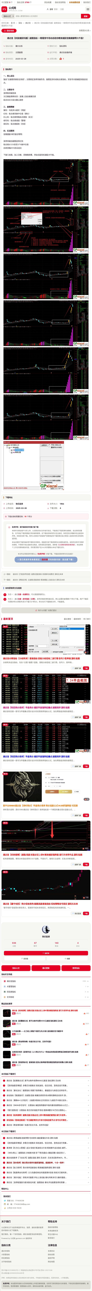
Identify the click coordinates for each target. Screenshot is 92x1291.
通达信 (28, 23)
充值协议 (51, 1251)
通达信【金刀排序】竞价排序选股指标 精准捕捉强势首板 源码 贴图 (33, 1167)
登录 (56, 9)
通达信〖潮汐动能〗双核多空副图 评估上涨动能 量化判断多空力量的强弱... (36, 1177)
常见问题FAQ (53, 1234)
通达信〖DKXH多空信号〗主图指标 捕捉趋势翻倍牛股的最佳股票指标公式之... (38, 1105)
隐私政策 (51, 1254)
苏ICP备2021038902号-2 (10, 1270)
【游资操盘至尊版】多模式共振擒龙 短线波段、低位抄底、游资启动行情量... (37, 1085)
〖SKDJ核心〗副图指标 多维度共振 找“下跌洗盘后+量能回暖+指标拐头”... (36, 1153)
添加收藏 (47, 2)
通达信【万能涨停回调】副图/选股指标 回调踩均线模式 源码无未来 (38, 574)
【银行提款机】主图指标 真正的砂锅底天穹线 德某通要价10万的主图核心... (37, 1110)
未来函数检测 (74, 2)
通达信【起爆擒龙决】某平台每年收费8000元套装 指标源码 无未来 (34, 1080)
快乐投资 (78, 913)
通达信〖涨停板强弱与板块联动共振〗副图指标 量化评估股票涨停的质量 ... (36, 1182)
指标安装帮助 (60, 2)
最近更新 (67, 619)
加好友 (47, 953)
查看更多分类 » (85, 30)
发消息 (25, 959)
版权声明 (51, 1258)
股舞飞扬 (78, 668)
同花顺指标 (5, 1258)
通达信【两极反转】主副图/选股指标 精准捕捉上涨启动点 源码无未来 (39, 580)
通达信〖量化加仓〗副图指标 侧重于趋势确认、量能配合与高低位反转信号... (37, 1090)
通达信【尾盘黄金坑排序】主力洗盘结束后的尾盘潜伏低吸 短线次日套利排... (37, 1172)
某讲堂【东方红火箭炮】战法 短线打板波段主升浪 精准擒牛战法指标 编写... (37, 1148)
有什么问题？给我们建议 (47, 610)
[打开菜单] (88, 9)
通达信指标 (5, 1251)
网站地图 (51, 1262)
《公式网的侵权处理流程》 (66, 545)
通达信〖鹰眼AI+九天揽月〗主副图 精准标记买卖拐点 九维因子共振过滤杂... (37, 1100)
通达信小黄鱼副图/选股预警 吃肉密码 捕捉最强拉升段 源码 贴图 (32, 1138)
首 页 (13, 23)
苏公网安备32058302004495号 (12, 1273)
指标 (20, 23)
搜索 (85, 16)
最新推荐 (77, 619)
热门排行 (87, 619)
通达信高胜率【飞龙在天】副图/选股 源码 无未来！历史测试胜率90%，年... (37, 1158)
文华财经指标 (6, 1262)
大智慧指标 (5, 1254)
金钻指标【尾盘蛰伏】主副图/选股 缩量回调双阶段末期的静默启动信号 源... (37, 1095)
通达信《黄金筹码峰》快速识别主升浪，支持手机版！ (28, 1125)
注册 (62, 9)
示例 (32, 599)
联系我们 (87, 2)
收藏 (68, 959)
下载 (86, 668)
